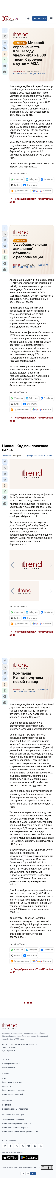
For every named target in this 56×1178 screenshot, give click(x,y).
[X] (16, 1145)
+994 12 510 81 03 (9, 1047)
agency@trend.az (8, 1050)
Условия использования (13, 1119)
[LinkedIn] (34, 1145)
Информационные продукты (15, 1109)
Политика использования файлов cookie (20, 1131)
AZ (28, 1173)
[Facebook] (10, 1145)
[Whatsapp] (4, 1145)
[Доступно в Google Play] (29, 1157)
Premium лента (8, 1068)
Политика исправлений (12, 1094)
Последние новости (11, 1064)
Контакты (6, 1086)
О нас (4, 1078)
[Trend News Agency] (9, 1025)
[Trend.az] (10, 18)
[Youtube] (22, 1145)
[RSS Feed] (40, 1145)
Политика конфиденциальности (16, 1123)
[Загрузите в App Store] (10, 1157)
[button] (4, 30)
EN (23, 1173)
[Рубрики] (51, 18)
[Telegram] (28, 1145)
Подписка (6, 1105)
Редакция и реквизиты (12, 1082)
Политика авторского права (15, 1127)
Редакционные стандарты (14, 1090)
